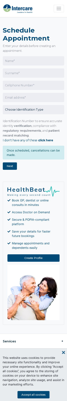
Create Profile (33, 258)
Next (10, 166)
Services (9, 341)
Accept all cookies (33, 394)
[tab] (33, 341)
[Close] (63, 352)
